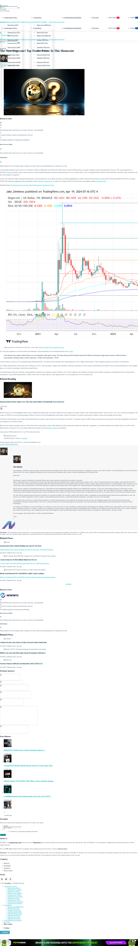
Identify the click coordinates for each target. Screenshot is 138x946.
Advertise (5, 932)
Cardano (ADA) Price (14, 910)
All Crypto (95, 17)
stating (71, 351)
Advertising (7, 865)
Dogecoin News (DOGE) (15, 896)
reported (9, 172)
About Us (6, 863)
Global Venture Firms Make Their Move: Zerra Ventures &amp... (29, 781)
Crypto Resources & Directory (72, 17)
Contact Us (7, 868)
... (4, 812)
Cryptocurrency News (10, 17)
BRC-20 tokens (53, 428)
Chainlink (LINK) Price (43, 58)
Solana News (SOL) (14, 898)
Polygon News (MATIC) (15, 903)
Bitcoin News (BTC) (13, 25)
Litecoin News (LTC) (14, 900)
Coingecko (24, 438)
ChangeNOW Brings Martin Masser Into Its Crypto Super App (28, 766)
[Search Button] (18, 42)
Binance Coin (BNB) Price (44, 25)
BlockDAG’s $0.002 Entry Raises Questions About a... (24, 750)
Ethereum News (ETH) (14, 890)
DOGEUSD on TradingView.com (53, 347)
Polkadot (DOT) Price (14, 918)
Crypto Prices (37, 17)
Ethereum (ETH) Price (14, 915)
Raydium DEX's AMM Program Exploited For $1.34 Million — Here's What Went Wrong (32, 22)
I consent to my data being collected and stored (23, 831)
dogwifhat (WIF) (101, 181)
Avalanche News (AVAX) (15, 901)
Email (6, 826)
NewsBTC (8, 883)
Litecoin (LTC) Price (14, 917)
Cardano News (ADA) (14, 895)
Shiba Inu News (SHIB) (14, 58)
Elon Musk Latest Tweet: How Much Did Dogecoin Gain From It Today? (32, 185)
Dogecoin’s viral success (44, 181)
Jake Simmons (3, 63)
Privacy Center (8, 870)
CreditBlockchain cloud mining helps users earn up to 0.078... (27, 796)
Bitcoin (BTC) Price (42, 43)
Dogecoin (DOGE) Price (43, 65)
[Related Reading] (1, 408)
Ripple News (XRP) (14, 891)
